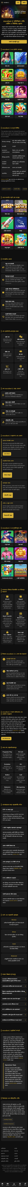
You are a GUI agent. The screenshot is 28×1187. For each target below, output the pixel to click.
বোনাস (15, 1153)
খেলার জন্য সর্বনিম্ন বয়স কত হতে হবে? (12, 986)
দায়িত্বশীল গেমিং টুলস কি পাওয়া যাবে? (12, 1015)
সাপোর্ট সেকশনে (13, 901)
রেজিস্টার (24, 2)
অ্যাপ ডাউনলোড (5, 1151)
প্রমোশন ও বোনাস (6, 189)
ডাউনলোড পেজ (17, 731)
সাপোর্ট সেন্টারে (13, 1083)
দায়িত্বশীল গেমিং (18, 868)
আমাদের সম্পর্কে (5, 1156)
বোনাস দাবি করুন (7, 453)
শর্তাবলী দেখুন (7, 495)
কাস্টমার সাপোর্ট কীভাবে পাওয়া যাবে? (12, 1020)
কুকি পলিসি (17, 1161)
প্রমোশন (3, 1153)
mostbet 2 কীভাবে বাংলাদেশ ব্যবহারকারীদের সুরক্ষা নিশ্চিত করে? (11, 980)
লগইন (18, 2)
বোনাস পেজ (16, 854)
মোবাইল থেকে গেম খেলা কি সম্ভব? (11, 999)
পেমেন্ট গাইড (17, 189)
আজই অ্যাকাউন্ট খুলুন (14, 41)
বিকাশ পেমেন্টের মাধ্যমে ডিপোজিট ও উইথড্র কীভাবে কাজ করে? (13, 992)
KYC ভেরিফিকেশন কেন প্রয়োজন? (11, 1009)
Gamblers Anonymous (9, 1123)
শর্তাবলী (16, 1159)
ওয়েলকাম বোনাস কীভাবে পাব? (10, 1004)
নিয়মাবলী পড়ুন (8, 515)
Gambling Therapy (8, 1119)
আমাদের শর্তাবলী (4, 179)
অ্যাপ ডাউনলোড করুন (6, 738)
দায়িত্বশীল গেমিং (11, 1137)
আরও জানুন (7, 475)
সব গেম (16, 1151)
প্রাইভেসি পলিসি (4, 1161)
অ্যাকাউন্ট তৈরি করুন (11, 659)
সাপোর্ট (16, 1156)
